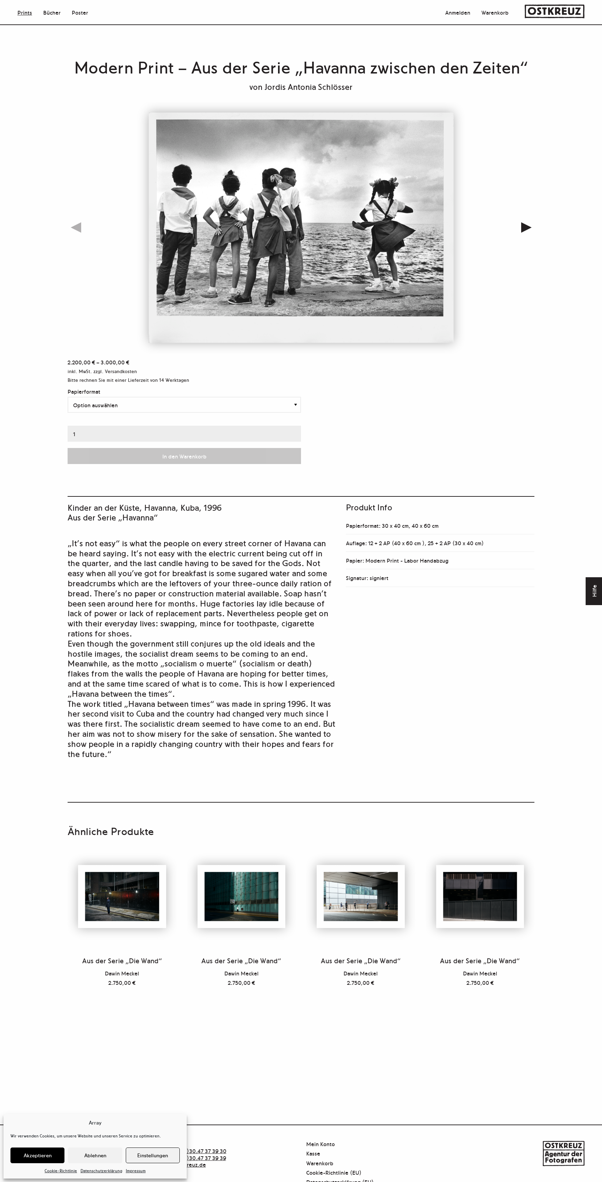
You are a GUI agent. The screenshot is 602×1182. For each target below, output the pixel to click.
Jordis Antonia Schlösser (308, 86)
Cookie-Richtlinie (61, 1170)
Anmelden (457, 12)
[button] (526, 227)
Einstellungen (152, 1155)
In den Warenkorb (184, 456)
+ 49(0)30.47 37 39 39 (198, 1157)
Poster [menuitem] (80, 12)
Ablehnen (95, 1155)
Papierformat (84, 391)
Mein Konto (320, 1144)
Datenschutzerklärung (101, 1170)
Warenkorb (495, 12)
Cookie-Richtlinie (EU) (334, 1172)
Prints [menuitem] (24, 12)
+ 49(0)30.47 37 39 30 (198, 1150)
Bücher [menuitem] (52, 12)
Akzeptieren (38, 1155)
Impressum (136, 1170)
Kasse (313, 1153)
